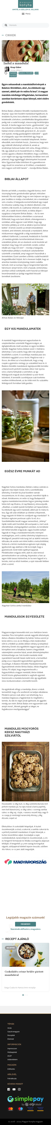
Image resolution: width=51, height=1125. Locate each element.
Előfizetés (11, 1069)
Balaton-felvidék (26, 73)
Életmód (10, 1039)
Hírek (9, 1028)
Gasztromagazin (13, 1032)
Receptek (11, 1035)
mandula (13, 73)
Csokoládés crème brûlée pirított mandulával (24, 973)
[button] (23, 995)
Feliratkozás (12, 1079)
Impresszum (12, 1048)
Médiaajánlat (12, 1052)
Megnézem (25, 924)
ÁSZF (9, 1056)
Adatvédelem (12, 1059)
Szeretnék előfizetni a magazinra (25, 929)
